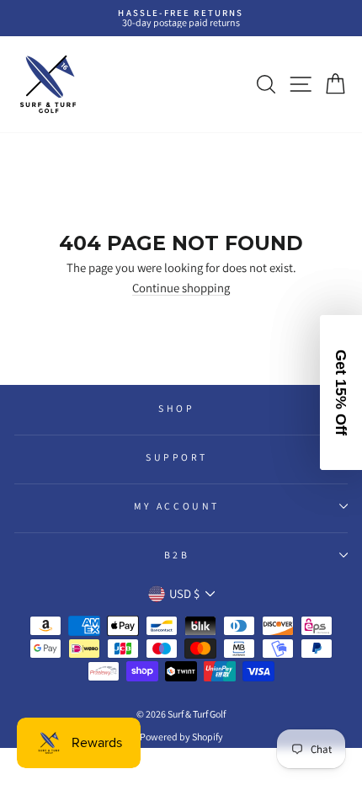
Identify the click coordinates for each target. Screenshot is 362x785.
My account (176, 505)
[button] (341, 392)
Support (177, 457)
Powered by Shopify (181, 736)
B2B (177, 554)
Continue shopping (181, 289)
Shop (176, 408)
